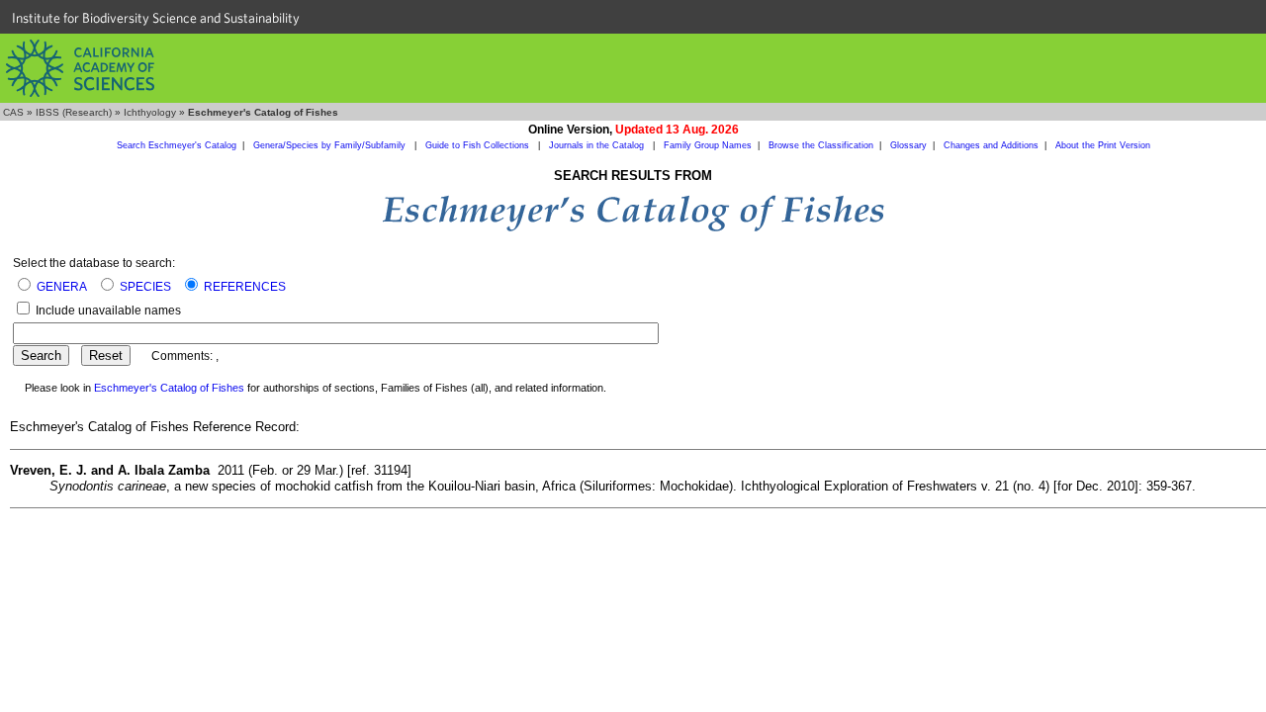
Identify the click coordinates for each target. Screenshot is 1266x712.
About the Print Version (1102, 145)
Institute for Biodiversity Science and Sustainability (156, 18)
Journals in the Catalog (598, 145)
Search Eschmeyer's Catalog (176, 145)
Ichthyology (150, 112)
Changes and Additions (991, 145)
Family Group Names (708, 145)
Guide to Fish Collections (478, 145)
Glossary (908, 145)
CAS (13, 112)
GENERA (62, 287)
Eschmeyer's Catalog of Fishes (169, 388)
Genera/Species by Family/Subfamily (330, 145)
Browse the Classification (821, 145)
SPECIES (145, 287)
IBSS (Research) (74, 112)
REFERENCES (245, 287)
